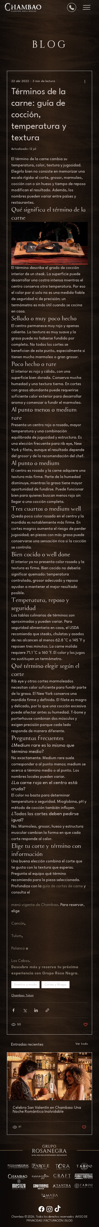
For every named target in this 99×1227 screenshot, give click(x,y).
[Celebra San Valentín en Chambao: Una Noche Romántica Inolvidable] (49, 1076)
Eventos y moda (25, 984)
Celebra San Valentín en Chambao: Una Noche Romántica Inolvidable (47, 1110)
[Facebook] (41, 1209)
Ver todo (82, 1043)
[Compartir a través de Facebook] (13, 1010)
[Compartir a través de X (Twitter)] (25, 1010)
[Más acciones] (85, 81)
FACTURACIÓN (53, 1220)
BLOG (69, 1220)
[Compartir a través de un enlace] (47, 1010)
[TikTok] (57, 1209)
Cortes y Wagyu (55, 984)
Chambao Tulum (22, 995)
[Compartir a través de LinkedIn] (36, 1010)
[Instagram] (49, 1209)
